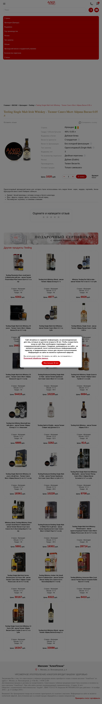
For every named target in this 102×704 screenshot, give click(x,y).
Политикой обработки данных (36, 358)
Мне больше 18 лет (51, 363)
